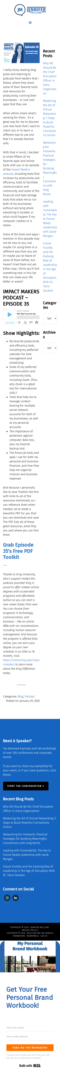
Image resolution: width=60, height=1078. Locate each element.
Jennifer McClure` (30, 10)
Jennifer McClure (39, 927)
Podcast (30, 696)
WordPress (33, 936)
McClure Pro (34, 933)
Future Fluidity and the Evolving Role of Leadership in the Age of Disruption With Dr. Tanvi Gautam (29, 871)
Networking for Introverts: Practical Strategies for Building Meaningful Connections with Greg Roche (50, 168)
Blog (20, 696)
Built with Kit (30, 1065)
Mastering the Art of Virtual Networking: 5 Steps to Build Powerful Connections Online (49, 118)
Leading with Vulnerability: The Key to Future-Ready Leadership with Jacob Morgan (50, 219)
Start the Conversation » (25, 786)
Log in (44, 936)
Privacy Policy (30, 930)
